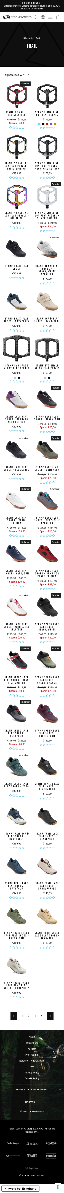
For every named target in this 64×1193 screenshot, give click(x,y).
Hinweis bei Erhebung (20, 1188)
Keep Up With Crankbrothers (31, 1089)
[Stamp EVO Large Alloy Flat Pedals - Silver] (14, 377)
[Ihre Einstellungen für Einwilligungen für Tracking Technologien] (57, 1186)
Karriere (32, 1048)
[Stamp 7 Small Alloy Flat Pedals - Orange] (55, 124)
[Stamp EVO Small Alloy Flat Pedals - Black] (49, 377)
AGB (32, 1066)
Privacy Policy (32, 1072)
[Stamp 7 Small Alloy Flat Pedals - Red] (47, 124)
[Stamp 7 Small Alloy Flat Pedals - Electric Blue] (39, 124)
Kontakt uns (32, 1042)
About (32, 1036)
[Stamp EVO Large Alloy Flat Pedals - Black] (18, 377)
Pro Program (32, 1054)
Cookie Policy (32, 1078)
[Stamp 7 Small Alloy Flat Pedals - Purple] (51, 124)
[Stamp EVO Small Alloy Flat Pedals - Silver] (45, 377)
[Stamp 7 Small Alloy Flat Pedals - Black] (43, 124)
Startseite (28, 38)
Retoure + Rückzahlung (32, 1060)
